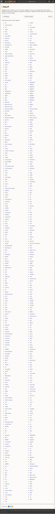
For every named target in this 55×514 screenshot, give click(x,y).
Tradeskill (32, 408)
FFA (6, 320)
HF (5, 411)
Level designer (8, 495)
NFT (31, 133)
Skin (31, 325)
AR (5, 71)
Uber (31, 426)
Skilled (31, 322)
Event (6, 300)
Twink (31, 420)
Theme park (32, 389)
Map (31, 56)
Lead (6, 488)
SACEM (31, 300)
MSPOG (32, 120)
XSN (31, 492)
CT (5, 236)
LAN (6, 486)
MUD (31, 122)
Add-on (6, 40)
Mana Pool (32, 53)
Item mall (7, 457)
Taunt (31, 380)
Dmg (6, 274)
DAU (6, 250)
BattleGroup (8, 93)
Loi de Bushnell (33, 34)
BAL (6, 89)
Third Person (33, 391)
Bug (6, 137)
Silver (31, 318)
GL (5, 367)
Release (32, 252)
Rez (31, 259)
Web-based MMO (34, 466)
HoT (6, 420)
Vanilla (31, 446)
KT (5, 479)
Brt (5, 124)
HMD (6, 417)
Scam (31, 307)
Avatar (6, 82)
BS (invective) (8, 126)
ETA (6, 296)
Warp (31, 459)
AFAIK (6, 49)
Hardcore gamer (9, 400)
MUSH (31, 126)
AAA (6, 31)
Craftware (7, 228)
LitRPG (31, 23)
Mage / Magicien (33, 45)
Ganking (7, 356)
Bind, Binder (8, 115)
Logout (31, 31)
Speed (31, 347)
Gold (6, 378)
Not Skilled (32, 144)
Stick (31, 364)
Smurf (31, 334)
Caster (6, 157)
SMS (31, 331)
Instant (6, 453)
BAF (6, 87)
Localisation (32, 27)
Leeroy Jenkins (8, 490)
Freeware (7, 340)
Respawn (32, 254)
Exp (6, 303)
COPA (6, 206)
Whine (31, 468)
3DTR (6, 29)
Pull (30, 217)
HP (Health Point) (9, 422)
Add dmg (7, 38)
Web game (32, 464)
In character (8, 442)
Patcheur (32, 179)
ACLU (6, 34)
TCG (31, 382)
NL (30, 142)
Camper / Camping (9, 150)
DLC (6, 270)
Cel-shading (8, 177)
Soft (31, 340)
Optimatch (32, 168)
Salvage (31, 303)
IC (5, 433)
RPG (31, 285)
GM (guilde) (7, 375)
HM (6, 415)
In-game (7, 444)
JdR (6, 461)
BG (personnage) (9, 109)
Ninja (31, 137)
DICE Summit (8, 267)
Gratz (6, 382)
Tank (31, 375)
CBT (6, 164)
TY (30, 422)
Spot (31, 353)
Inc (5, 448)
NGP (31, 135)
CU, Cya (7, 241)
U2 (30, 424)
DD (6, 252)
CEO (6, 179)
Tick (31, 400)
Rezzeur (32, 261)
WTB (31, 483)
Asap (6, 78)
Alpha (6, 60)
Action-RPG (7, 36)
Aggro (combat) (8, 53)
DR (6, 281)
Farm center (8, 311)
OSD (31, 173)
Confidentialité (28, 510)
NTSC (31, 150)
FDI (6, 316)
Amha (6, 64)
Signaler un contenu (46, 510)
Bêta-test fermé (8, 104)
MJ (30, 80)
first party (7, 325)
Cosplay (7, 219)
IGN (6, 437)
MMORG (32, 95)
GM (6, 373)
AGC (6, 51)
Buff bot (7, 135)
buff (16, 10)
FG (6, 322)
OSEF (31, 175)
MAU (31, 62)
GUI (6, 393)
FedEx (6, 318)
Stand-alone (32, 360)
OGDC (31, 157)
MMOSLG (32, 100)
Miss (31, 78)
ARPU (6, 75)
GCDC (6, 358)
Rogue (31, 272)
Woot (31, 481)
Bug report (7, 139)
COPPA (6, 208)
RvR (31, 296)
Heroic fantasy (8, 408)
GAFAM (7, 349)
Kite (6, 472)
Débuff (6, 256)
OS (30, 170)
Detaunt (7, 265)
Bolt (6, 122)
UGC (31, 431)
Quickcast (32, 230)
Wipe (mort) (32, 475)
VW (30, 453)
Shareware (32, 314)
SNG (31, 338)
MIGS (31, 75)
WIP (31, 472)
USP (31, 444)
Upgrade (32, 439)
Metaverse (32, 71)
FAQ (6, 309)
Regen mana (33, 250)
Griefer (6, 384)
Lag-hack (7, 483)
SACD (31, 298)
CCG (6, 170)
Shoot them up (33, 316)
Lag (6, 481)
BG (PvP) (7, 111)
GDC (6, 360)
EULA (6, 298)
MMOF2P (32, 87)
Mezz (31, 73)
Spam (31, 345)
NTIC (31, 148)
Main (31, 47)
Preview (31, 206)
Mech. (31, 69)
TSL (31, 417)
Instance (7, 450)
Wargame (32, 457)
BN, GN (7, 120)
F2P (6, 305)
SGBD (31, 311)
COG (6, 197)
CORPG (7, 214)
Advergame (7, 42)
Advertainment (8, 45)
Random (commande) (35, 243)
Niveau (31, 139)
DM (6, 272)
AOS (6, 67)
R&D (31, 232)
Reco (31, 247)
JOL (6, 466)
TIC (30, 397)
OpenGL (32, 166)
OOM (31, 164)
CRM (6, 232)
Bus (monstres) (8, 144)
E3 (5, 289)
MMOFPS (32, 91)
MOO (31, 111)
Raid (31, 239)
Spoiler (31, 351)
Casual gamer (8, 159)
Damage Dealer (8, 245)
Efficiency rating (8, 294)
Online (31, 161)
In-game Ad (7, 446)
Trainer (31, 413)
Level (6, 492)
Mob (31, 102)
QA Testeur (32, 225)
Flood (6, 327)
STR (31, 367)
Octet (31, 153)
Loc (30, 25)
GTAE (6, 391)
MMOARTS (32, 82)
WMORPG (32, 479)
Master (31, 58)
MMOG (31, 93)
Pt (30, 210)
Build (6, 142)
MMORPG (32, 98)
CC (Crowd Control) (9, 166)
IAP (6, 431)
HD (6, 402)
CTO (6, 239)
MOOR (31, 113)
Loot (31, 38)
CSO (6, 234)
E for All (7, 287)
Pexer (31, 190)
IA (5, 428)
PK (30, 195)
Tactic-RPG (32, 373)
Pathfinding (32, 181)
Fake (6, 307)
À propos (12, 510)
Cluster (6, 195)
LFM (6, 499)
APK (6, 69)
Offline (31, 155)
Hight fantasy (8, 413)
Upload (31, 442)
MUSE (31, 124)
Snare (31, 336)
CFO (6, 181)
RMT (31, 267)
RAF (31, 234)
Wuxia (31, 490)
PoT (31, 203)
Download (7, 276)
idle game (7, 435)
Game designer (8, 351)
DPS (6, 278)
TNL (31, 404)
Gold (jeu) (7, 380)
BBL (6, 98)
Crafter (6, 225)
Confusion (7, 201)
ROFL (31, 270)
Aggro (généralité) (9, 56)
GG (6, 362)
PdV (31, 184)
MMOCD (32, 84)
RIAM (31, 263)
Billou (6, 113)
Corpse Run (8, 217)
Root (31, 276)
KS (5, 477)
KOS (6, 475)
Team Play (32, 384)
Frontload (7, 345)
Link (6, 501)
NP (30, 146)
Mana (31, 51)
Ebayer (6, 292)
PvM (31, 221)
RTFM (31, 289)
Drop (6, 285)
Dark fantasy (8, 247)
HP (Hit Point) (8, 424)
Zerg (31, 499)
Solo (31, 342)
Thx (31, 393)
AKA (6, 58)
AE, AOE (7, 47)
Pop (31, 201)
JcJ (6, 459)
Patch (31, 177)
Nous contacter (4, 512)
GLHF (6, 371)
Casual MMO (8, 161)
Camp (6, 148)
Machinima (32, 42)
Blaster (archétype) (9, 117)
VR (30, 450)
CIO (6, 186)
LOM (31, 36)
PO (30, 199)
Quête (31, 228)
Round (31, 281)
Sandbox (32, 305)
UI (30, 433)
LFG (6, 497)
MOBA (31, 104)
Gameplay (7, 353)
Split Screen (32, 349)
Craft (6, 223)
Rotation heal (33, 278)
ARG (6, 73)
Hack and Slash (8, 397)
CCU (6, 175)
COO (6, 203)
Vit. (30, 448)
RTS (31, 292)
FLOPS (6, 329)
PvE (31, 219)
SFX (31, 309)
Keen (6, 470)
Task (31, 378)
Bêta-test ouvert (8, 106)
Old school (32, 159)
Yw (30, 497)
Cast (6, 155)
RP (30, 283)
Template (32, 386)
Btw (6, 133)
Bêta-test (7, 102)
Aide (52, 510)
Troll (31, 415)
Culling (6, 243)
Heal (6, 404)
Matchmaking (33, 60)
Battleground (8, 91)
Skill (31, 320)
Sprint (31, 356)
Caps (6, 153)
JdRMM (7, 464)
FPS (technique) (8, 334)
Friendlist (7, 342)
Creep (6, 230)
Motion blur (32, 115)
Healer (6, 406)
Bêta (6, 100)
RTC (31, 287)
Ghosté (6, 364)
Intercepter (7, 455)
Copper (6, 210)
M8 (30, 40)
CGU (23, 510)
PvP (31, 223)
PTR (31, 212)
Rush (31, 294)
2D (5, 23)
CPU (6, 221)
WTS (31, 486)
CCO (6, 173)
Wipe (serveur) (33, 477)
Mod (31, 106)
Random (32, 241)
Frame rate (7, 336)
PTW (31, 214)
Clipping (7, 190)
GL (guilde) (7, 369)
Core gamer (8, 212)
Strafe (31, 369)
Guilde (6, 395)
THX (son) (32, 395)
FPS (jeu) (7, 331)
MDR (31, 67)
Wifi (30, 470)
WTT (31, 488)
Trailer (31, 411)
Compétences (8, 199)
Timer (31, 402)
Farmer (6, 314)
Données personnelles (36, 510)
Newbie (31, 131)
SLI (30, 327)
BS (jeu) (7, 128)
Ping (31, 192)
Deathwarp (7, 254)
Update (31, 437)
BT (5, 131)
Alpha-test (7, 62)
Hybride (7, 426)
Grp (6, 389)
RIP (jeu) (32, 265)
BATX (6, 95)
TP (30, 406)
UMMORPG (32, 435)
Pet (30, 188)
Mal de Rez (32, 49)
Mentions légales (18, 510)
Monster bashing (33, 109)
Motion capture (33, 117)
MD (30, 64)
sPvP (31, 358)
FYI (6, 347)
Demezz (7, 261)
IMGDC (6, 439)
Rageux (31, 236)
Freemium (7, 338)
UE (30, 428)
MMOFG (32, 89)
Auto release (8, 80)
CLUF (6, 192)
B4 (5, 84)
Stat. (31, 362)
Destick (6, 263)
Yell (30, 495)
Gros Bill (7, 386)
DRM (6, 283)
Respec (31, 256)
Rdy (31, 245)
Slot (31, 329)
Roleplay (32, 274)
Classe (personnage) (10, 188)
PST (31, 208)
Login (31, 29)
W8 (30, 455)
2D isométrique (8, 25)
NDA (31, 128)
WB (30, 461)
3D (5, 27)
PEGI (31, 186)
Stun (31, 371)
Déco (6, 259)
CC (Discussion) (8, 168)
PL (30, 197)
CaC (6, 146)
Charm (6, 184)
